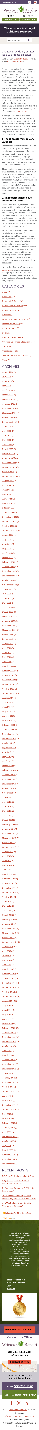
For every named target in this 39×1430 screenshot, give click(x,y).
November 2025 (9, 413)
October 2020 (8, 689)
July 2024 (6, 485)
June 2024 (7, 490)
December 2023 (9, 517)
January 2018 (8, 829)
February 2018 (8, 824)
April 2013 (6, 1050)
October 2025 (8, 417)
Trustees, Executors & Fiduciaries (17, 342)
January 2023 (8, 566)
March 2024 (7, 503)
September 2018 (9, 793)
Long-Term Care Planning (14, 319)
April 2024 (7, 499)
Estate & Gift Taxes (11, 301)
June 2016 (6, 901)
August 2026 (7, 372)
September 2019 (9, 747)
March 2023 (7, 557)
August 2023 (7, 535)
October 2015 (8, 937)
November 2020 (9, 684)
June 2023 (7, 544)
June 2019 (6, 752)
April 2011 (6, 1096)
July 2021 (6, 648)
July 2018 (6, 802)
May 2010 (6, 1114)
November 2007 (9, 1163)
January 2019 (8, 774)
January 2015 (8, 978)
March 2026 (7, 394)
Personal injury (9, 328)
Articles (11, 1288)
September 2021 (9, 639)
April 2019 (6, 761)
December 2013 (8, 1037)
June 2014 (6, 1010)
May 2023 (6, 548)
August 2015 (7, 946)
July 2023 (6, 539)
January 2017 (8, 883)
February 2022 (8, 616)
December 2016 (8, 888)
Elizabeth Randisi (21, 59)
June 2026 (7, 381)
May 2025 (6, 440)
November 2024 (9, 467)
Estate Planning (9, 310)
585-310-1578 (10, 19)
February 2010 (8, 1123)
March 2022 (7, 612)
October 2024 (8, 471)
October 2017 (8, 842)
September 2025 (9, 422)
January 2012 (8, 1078)
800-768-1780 (28, 19)
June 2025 (6, 435)
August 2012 (7, 1073)
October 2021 (8, 634)
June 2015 (6, 955)
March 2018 (7, 820)
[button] (6, 1254)
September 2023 (9, 530)
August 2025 (7, 426)
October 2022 (8, 580)
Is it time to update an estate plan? (19, 1176)
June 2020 (7, 707)
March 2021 (7, 666)
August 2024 (8, 480)
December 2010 (8, 1105)
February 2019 (8, 770)
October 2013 (8, 1046)
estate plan (7, 270)
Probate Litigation (15, 61)
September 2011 (9, 1091)
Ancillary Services (16, 1282)
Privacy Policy (28, 1416)
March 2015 (7, 969)
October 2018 (8, 788)
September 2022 (9, 584)
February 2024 (8, 508)
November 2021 (9, 630)
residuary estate (20, 111)
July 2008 (6, 1145)
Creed (4, 292)
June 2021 (6, 652)
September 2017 (9, 847)
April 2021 (6, 661)
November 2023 (9, 521)
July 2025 (6, 431)
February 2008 (8, 1154)
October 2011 (7, 1087)
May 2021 (6, 657)
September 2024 (9, 476)
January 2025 (8, 458)
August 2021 (7, 643)
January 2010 (8, 1127)
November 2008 (9, 1136)
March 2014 (7, 1023)
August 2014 (7, 1001)
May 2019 (6, 756)
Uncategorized (9, 351)
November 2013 (9, 1041)
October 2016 (8, 897)
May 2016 (6, 906)
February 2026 (8, 399)
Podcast (6, 333)
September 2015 (9, 942)
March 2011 (7, 1100)
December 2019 (8, 734)
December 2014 (9, 983)
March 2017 (7, 874)
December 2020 (9, 679)
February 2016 (8, 919)
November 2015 (9, 933)
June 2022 (7, 598)
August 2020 (7, 698)
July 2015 (6, 951)
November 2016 (9, 892)
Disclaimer (7, 1416)
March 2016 (7, 915)
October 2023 (8, 526)
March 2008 (7, 1150)
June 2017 (6, 860)
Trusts (5, 346)
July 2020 (6, 702)
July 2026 (6, 376)
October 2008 (8, 1141)
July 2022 (6, 593)
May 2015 (6, 960)
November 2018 (9, 784)
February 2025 (8, 453)
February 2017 (8, 878)
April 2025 (7, 444)
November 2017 (9, 838)
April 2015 (6, 964)
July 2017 (6, 856)
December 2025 (9, 408)
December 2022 (9, 571)
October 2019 (8, 743)
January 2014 (8, 1032)
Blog (9, 1285)
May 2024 (6, 494)
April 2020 (7, 716)
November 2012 (9, 1069)
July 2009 (6, 1132)
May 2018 (6, 811)
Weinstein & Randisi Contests (15, 355)
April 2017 (6, 869)
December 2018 (8, 779)
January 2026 (8, 404)
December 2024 (9, 462)
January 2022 (8, 621)
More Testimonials (16, 1279)
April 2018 (6, 815)
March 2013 (7, 1055)
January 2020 (8, 729)
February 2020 (8, 725)
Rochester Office (19, 1362)
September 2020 (9, 693)
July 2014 (6, 1005)
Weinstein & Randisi (18, 1409)
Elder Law (6, 296)
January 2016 (8, 924)
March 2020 (7, 720)
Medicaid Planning (11, 323)
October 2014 (8, 992)
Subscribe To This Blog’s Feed (18, 1213)
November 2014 (9, 987)
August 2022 (7, 589)
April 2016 (6, 910)
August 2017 (7, 851)
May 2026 (6, 385)
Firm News (7, 314)
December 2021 (8, 625)
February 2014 (8, 1028)
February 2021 (8, 670)
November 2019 (9, 738)
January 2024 (8, 512)
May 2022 (6, 603)
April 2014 (7, 1019)
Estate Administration (12, 305)
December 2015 (8, 928)
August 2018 (7, 797)
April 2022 (7, 607)
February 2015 (8, 973)
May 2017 (6, 865)
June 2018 (6, 806)
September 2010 (9, 1109)
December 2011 (8, 1082)
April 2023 (7, 553)
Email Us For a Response (20, 1329)
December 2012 (8, 1064)
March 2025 (7, 449)
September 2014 (9, 996)
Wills (4, 360)
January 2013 (8, 1059)
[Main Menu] (10, 2)
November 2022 (9, 575)
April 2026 (7, 390)
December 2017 (8, 833)
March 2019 (7, 765)
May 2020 (6, 711)
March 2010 (7, 1118)
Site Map (17, 1416)
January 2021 (8, 675)
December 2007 (9, 1159)
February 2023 (8, 562)
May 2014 (6, 1014)
